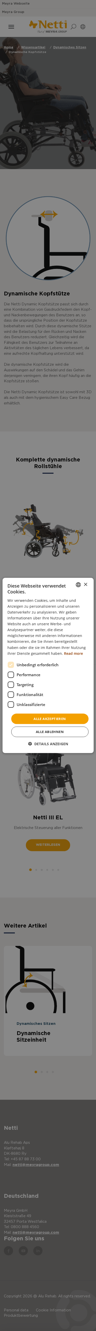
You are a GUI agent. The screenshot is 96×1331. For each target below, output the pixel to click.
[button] (48, 744)
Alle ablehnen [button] (50, 731)
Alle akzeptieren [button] (50, 718)
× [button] (85, 584)
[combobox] (78, 584)
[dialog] (47, 665)
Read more (73, 653)
